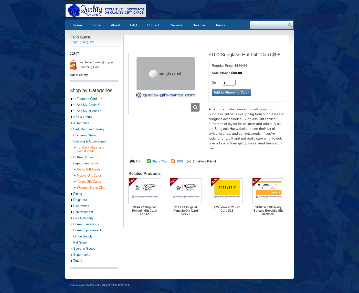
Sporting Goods (84, 248)
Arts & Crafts (82, 117)
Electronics (81, 206)
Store (96, 25)
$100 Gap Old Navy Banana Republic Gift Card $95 (268, 211)
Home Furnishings (86, 224)
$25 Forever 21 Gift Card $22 (227, 209)
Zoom (195, 107)
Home (77, 25)
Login (74, 42)
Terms (220, 25)
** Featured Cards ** (87, 99)
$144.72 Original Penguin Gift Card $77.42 (144, 211)
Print (139, 161)
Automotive (81, 123)
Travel (77, 261)
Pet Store (80, 242)
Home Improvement (87, 230)
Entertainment (83, 212)
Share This (159, 161)
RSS (180, 161)
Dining (77, 194)
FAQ (133, 25)
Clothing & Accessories (89, 141)
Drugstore (80, 200)
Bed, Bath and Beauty (89, 129)
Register (88, 42)
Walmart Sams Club (91, 187)
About (115, 25)
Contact (153, 25)
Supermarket (82, 254)
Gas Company (83, 218)
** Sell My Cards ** (86, 105)
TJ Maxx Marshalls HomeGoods (90, 149)
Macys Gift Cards (89, 175)
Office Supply (83, 236)
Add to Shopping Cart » (231, 92)
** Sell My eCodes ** (88, 111)
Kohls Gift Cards (88, 169)
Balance (199, 25)
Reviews (175, 25)
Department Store (85, 163)
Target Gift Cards (89, 181)
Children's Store (84, 135)
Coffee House (83, 157)
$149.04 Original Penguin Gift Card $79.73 (185, 211)
